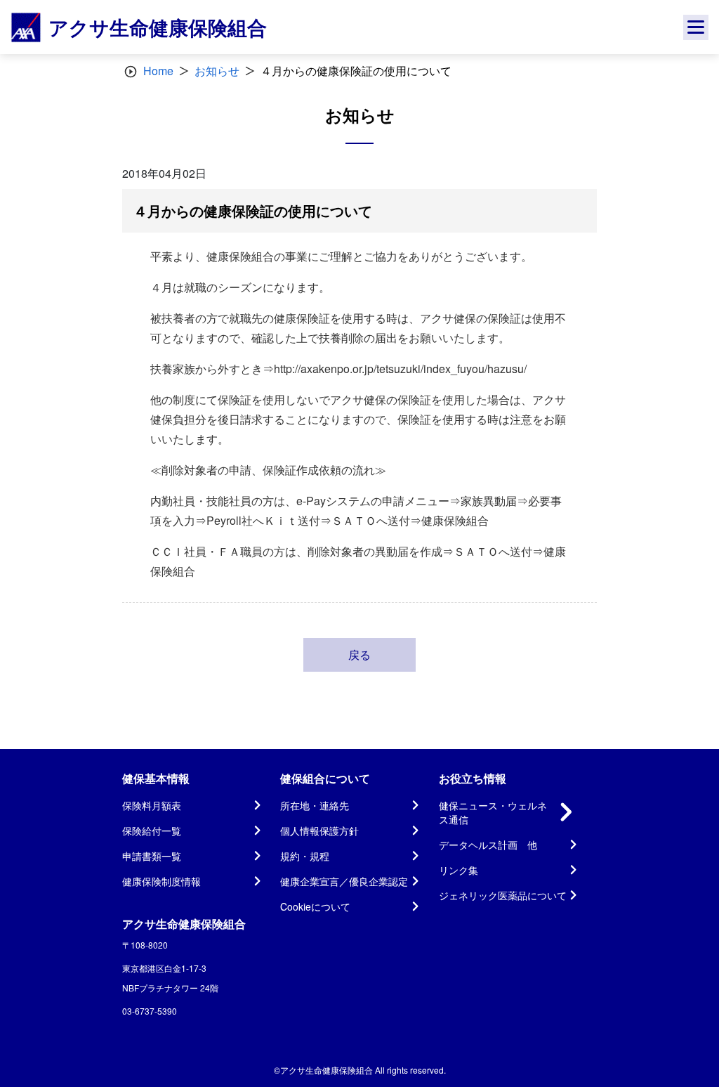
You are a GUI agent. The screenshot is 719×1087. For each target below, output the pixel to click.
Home (158, 71)
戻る (359, 654)
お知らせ (216, 71)
